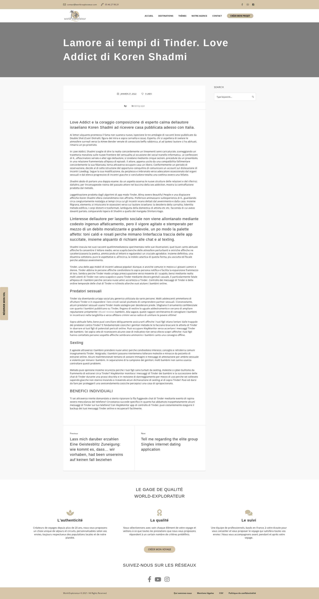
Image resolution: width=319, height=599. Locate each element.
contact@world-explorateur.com (82, 4)
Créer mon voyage (159, 549)
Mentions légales (205, 593)
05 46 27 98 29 (112, 4)
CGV (221, 593)
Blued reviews (107, 311)
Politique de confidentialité (242, 593)
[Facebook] (242, 5)
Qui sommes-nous (183, 593)
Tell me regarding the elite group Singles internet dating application (169, 444)
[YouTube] (248, 5)
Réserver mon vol (4, 303)
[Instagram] (253, 5)
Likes (148, 93)
